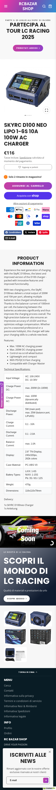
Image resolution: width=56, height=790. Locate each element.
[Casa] (28, 6)
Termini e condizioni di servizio (23, 701)
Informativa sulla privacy (19, 695)
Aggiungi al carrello (28, 186)
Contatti (8, 690)
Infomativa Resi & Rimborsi (20, 706)
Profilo (8, 728)
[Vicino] (49, 752)
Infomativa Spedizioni (17, 711)
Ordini (8, 733)
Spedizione (25, 157)
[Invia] (46, 780)
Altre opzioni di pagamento (28, 203)
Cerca (7, 685)
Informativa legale (15, 716)
